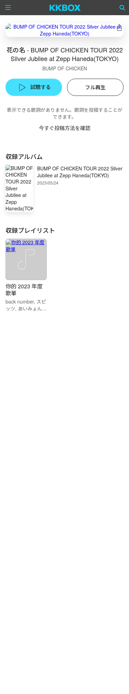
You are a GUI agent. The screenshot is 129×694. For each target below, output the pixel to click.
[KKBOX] (65, 7)
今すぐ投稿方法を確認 (64, 127)
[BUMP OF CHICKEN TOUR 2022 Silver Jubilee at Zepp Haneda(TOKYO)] (64, 30)
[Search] (122, 7)
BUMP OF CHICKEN (64, 68)
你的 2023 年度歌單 (24, 289)
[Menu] (8, 7)
